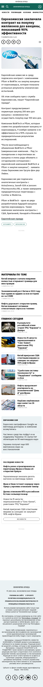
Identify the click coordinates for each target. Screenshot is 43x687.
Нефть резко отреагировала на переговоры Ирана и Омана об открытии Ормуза (19, 469)
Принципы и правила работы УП (21, 604)
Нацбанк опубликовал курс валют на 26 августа (28, 403)
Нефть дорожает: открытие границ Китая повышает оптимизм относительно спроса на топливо (19, 306)
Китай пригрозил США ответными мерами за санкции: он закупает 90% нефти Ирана (28, 359)
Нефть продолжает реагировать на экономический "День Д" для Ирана (28, 389)
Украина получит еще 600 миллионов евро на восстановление (16, 447)
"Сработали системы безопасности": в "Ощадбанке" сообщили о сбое (29, 374)
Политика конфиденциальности (21, 598)
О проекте (29, 595)
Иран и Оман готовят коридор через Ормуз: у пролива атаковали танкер (21, 485)
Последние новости (13, 462)
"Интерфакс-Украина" (30, 618)
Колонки (27, 12)
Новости (5, 12)
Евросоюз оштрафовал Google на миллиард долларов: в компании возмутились (20, 427)
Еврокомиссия (20, 224)
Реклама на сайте (17, 595)
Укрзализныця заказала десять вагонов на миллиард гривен (19, 477)
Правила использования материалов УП (21, 601)
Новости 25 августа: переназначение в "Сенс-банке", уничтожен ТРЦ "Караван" (27, 343)
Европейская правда (12, 218)
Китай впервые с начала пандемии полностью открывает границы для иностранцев (19, 281)
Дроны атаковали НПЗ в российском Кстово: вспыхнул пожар (21, 492)
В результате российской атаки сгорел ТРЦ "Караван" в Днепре (29, 327)
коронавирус (7, 224)
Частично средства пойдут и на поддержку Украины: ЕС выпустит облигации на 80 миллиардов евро (20, 437)
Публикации (16, 12)
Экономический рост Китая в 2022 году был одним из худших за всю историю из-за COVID (20, 293)
